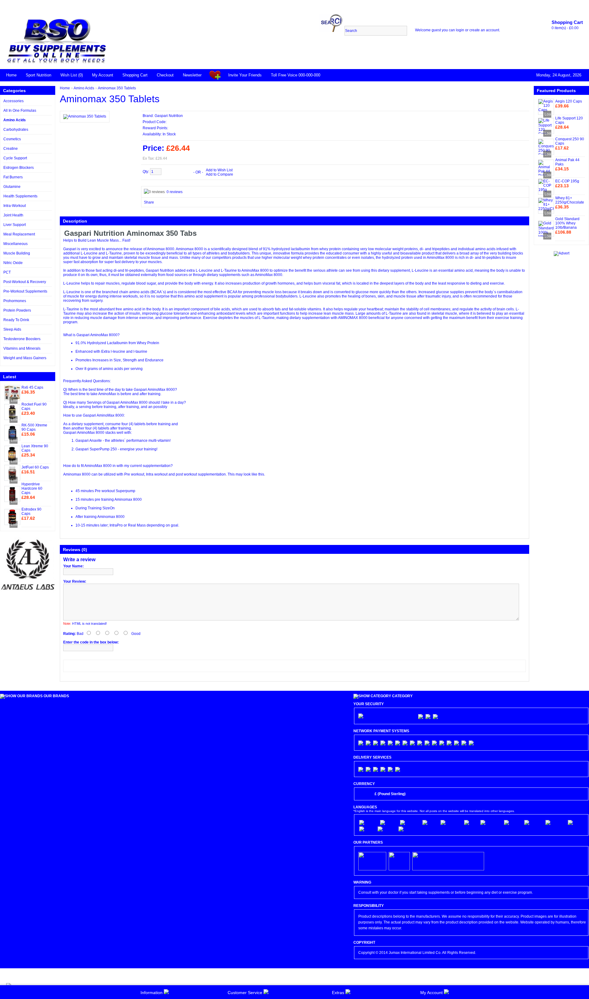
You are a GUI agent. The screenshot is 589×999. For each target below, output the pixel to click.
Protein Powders (17, 310)
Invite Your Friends (245, 75)
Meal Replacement (19, 234)
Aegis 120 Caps (568, 101)
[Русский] (577, 822)
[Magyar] (386, 828)
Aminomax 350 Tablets (117, 88)
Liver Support (14, 225)
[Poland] (512, 822)
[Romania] (490, 822)
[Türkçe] (406, 828)
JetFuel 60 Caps (35, 467)
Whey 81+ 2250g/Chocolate (569, 200)
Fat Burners (13, 177)
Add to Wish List (219, 170)
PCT (7, 272)
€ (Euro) (365, 794)
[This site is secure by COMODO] (387, 715)
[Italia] (470, 822)
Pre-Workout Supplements (25, 291)
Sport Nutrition (38, 75)
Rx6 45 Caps (32, 387)
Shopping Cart (135, 75)
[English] (368, 822)
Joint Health (13, 215)
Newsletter (192, 75)
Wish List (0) (71, 75)
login (460, 30)
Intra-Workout (14, 206)
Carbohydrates (15, 129)
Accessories (13, 101)
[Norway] (533, 822)
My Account (102, 75)
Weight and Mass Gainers (24, 358)
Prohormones (14, 301)
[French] (388, 822)
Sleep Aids (12, 329)
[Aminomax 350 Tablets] (84, 116)
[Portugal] (409, 822)
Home (11, 75)
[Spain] (429, 822)
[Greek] (366, 828)
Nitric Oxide (13, 263)
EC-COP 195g (567, 181)
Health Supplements (20, 196)
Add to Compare (219, 174)
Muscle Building (16, 253)
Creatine (10, 148)
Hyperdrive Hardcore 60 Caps (31, 488)
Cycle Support (15, 158)
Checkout (165, 75)
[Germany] (451, 822)
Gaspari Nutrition (169, 116)
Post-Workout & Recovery (24, 282)
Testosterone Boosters (21, 339)
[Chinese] (554, 822)
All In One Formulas (19, 110)
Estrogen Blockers (18, 167)
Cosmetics (12, 139)
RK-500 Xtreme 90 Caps (34, 427)
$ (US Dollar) (419, 794)
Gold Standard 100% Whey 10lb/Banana (567, 223)
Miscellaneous (15, 244)
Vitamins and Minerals (21, 348)
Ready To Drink (16, 320)
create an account (484, 30)
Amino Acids (14, 120)
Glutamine (12, 187)
